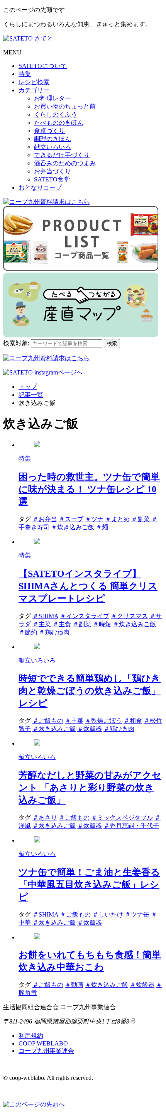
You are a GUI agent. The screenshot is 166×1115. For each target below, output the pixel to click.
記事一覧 (31, 394)
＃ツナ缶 (137, 914)
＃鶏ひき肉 (118, 728)
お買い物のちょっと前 (65, 106)
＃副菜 (140, 519)
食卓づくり (49, 130)
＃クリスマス (129, 616)
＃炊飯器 (89, 728)
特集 (25, 74)
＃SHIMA (45, 616)
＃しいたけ (107, 914)
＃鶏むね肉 (54, 632)
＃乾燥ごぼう (103, 720)
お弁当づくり (52, 171)
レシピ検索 (34, 82)
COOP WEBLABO (43, 1043)
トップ (28, 386)
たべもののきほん (58, 122)
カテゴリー (34, 90)
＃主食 (62, 624)
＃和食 (133, 720)
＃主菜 (41, 624)
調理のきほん (52, 139)
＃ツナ (94, 519)
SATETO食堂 (52, 179)
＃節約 (28, 632)
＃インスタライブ (84, 616)
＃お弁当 (44, 519)
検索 (112, 343)
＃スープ (71, 519)
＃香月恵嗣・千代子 (131, 825)
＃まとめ (117, 519)
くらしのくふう (55, 114)
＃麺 (102, 527)
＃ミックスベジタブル (122, 817)
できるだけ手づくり (62, 155)
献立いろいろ (52, 147)
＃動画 (74, 984)
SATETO (43, 66)
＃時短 (102, 624)
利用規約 (31, 1035)
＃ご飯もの (47, 720)
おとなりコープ (40, 187)
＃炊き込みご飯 (72, 527)
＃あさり (44, 817)
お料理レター (52, 98)
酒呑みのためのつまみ (65, 163)
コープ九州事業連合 (46, 1050)
